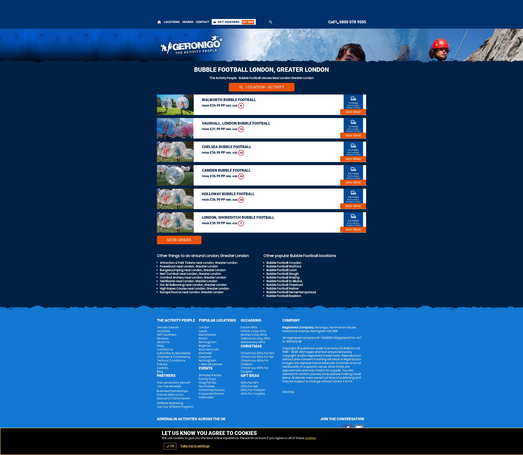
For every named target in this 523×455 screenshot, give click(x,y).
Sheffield (205, 353)
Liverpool (205, 357)
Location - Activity (261, 87)
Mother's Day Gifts (254, 335)
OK (170, 446)
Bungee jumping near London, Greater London (193, 270)
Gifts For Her (249, 386)
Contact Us (165, 349)
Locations (172, 22)
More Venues (179, 239)
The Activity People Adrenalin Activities (225, 46)
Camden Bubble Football (226, 170)
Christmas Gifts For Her (257, 357)
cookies (310, 438)
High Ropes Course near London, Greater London (194, 288)
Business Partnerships (173, 394)
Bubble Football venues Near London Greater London (276, 78)
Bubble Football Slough (283, 274)
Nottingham (207, 360)
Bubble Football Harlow (283, 288)
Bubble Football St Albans (284, 281)
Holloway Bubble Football (228, 194)
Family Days (207, 379)
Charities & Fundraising (173, 357)
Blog (160, 371)
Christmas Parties (212, 390)
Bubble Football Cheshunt (285, 285)
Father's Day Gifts (253, 331)
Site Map (288, 392)
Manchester (207, 335)
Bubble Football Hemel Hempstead (291, 292)
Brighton (205, 346)
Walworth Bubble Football (229, 100)
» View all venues (210, 364)
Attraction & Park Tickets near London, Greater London (198, 263)
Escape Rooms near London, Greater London (192, 292)
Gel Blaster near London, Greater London (189, 281)
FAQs (160, 346)
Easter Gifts (249, 327)
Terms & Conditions (171, 360)
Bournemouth (209, 349)
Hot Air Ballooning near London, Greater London (193, 285)
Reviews (163, 338)
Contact (202, 22)
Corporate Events (211, 394)
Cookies (162, 368)
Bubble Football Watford (284, 266)
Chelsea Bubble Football (226, 147)
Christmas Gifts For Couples (254, 370)
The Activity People (223, 78)
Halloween (206, 397)
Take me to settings (194, 446)
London (204, 327)
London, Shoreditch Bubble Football (238, 217)
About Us (163, 342)
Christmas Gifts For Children (254, 362)
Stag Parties (207, 383)
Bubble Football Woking (283, 277)
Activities (163, 331)
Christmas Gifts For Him (258, 353)
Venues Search (168, 327)
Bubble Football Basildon (284, 296)
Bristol (203, 338)
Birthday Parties (210, 375)
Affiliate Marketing (175, 405)
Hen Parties (207, 386)
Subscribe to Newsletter (174, 353)
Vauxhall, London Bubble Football (236, 123)
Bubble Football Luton (282, 270)
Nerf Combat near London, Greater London (190, 274)
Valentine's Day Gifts (255, 338)
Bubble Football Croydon (284, 263)
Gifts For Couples (253, 394)
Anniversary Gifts (253, 342)
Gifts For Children (253, 390)
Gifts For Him (250, 383)
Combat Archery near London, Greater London (193, 277)
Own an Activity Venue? (174, 384)
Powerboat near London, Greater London (189, 266)
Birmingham (208, 342)
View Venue (353, 112)
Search (187, 22)
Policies (162, 364)
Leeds (203, 331)
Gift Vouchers (233, 22)
